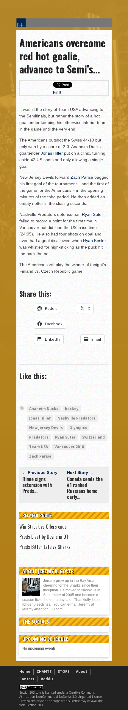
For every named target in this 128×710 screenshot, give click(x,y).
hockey (72, 408)
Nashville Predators (76, 418)
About (81, 671)
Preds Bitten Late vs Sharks (45, 546)
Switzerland (93, 437)
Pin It (57, 92)
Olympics (78, 427)
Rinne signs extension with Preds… (37, 485)
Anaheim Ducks (43, 408)
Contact (27, 678)
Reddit (47, 678)
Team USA (38, 446)
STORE (64, 671)
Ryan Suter (92, 214)
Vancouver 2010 (69, 446)
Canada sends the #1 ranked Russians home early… (85, 488)
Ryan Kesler (94, 240)
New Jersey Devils (46, 427)
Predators (39, 437)
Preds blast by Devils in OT (43, 536)
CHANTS (44, 671)
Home (24, 671)
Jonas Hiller (52, 153)
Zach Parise (82, 177)
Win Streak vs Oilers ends (43, 526)
